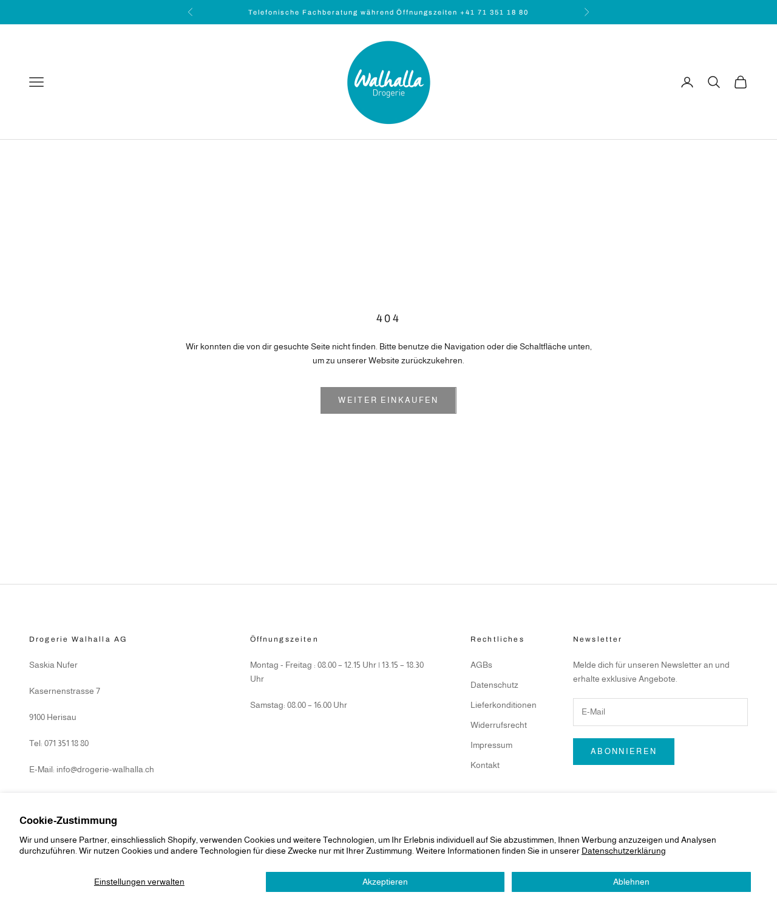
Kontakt (485, 765)
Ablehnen (631, 881)
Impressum (491, 745)
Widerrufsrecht (498, 725)
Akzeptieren (385, 881)
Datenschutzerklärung (624, 850)
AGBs (481, 665)
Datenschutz (494, 685)
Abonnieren (624, 751)
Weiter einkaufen (388, 400)
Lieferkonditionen (503, 705)
